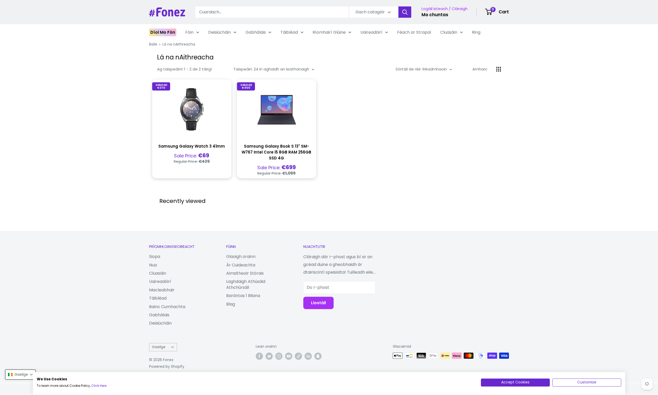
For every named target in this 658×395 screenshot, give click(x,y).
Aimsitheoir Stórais (245, 273)
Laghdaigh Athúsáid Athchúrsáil (245, 284)
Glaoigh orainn (240, 256)
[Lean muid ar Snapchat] (318, 356)
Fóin (189, 32)
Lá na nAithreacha (178, 44)
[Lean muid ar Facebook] (259, 356)
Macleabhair (162, 290)
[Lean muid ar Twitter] (269, 356)
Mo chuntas (435, 15)
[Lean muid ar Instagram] (278, 356)
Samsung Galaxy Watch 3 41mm (191, 146)
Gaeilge (159, 347)
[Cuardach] (404, 12)
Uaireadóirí (371, 32)
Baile (153, 44)
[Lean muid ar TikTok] (298, 356)
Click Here (98, 385)
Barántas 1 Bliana (243, 296)
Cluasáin (448, 32)
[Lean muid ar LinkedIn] (308, 356)
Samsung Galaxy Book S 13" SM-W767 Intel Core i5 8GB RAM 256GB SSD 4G (276, 152)
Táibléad (289, 32)
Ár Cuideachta (240, 265)
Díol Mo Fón (162, 32)
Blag (230, 304)
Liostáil (318, 303)
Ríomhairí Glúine (329, 32)
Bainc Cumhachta (167, 307)
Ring (476, 32)
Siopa (154, 256)
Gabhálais (255, 32)
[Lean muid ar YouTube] (288, 356)
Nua (153, 265)
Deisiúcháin (219, 32)
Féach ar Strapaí (414, 32)
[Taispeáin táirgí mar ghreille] (498, 69)
